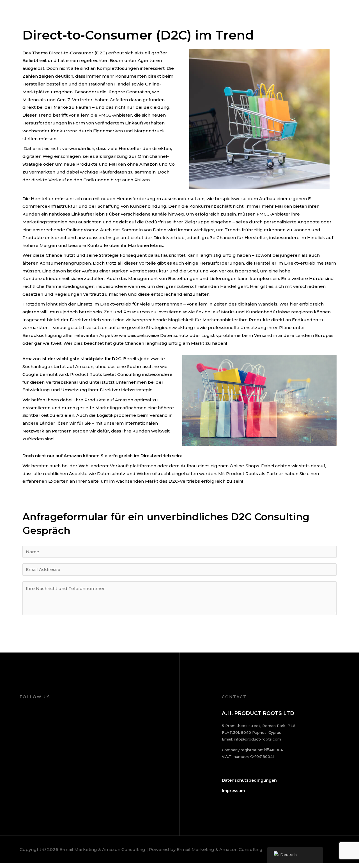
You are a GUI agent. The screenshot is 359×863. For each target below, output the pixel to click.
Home (199, 12)
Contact (336, 12)
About (221, 12)
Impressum (233, 790)
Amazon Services (300, 12)
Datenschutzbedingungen (249, 780)
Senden (42, 635)
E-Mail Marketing (255, 12)
